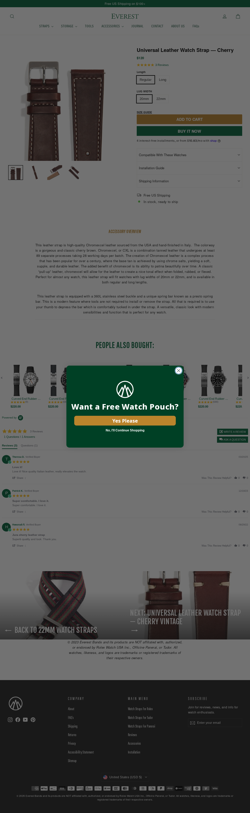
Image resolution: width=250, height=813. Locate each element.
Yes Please (125, 420)
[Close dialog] (178, 370)
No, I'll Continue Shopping (125, 430)
